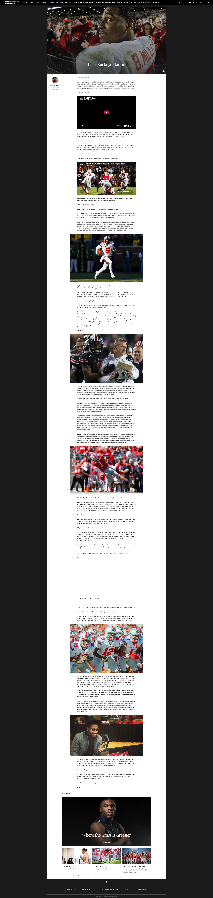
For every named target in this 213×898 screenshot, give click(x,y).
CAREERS (104, 887)
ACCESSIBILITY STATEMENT (110, 889)
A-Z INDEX (127, 889)
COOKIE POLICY (71, 889)
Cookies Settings (142, 889)
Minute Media (103, 896)
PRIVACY (126, 887)
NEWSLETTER (86, 889)
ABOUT (69, 887)
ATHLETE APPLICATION (89, 887)
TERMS (139, 887)
